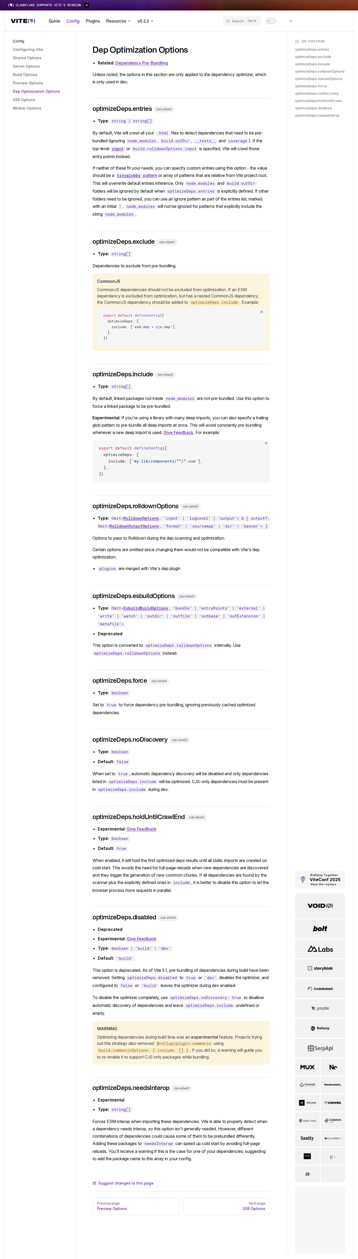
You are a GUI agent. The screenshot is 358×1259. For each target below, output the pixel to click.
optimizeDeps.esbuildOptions (318, 79)
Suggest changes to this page (126, 1183)
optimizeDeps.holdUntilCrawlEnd (320, 101)
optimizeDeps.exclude (313, 57)
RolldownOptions (141, 518)
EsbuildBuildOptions (145, 608)
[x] (323, 21)
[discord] (333, 21)
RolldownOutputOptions (134, 526)
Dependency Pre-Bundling (141, 63)
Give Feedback (178, 432)
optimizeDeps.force (311, 86)
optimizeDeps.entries (312, 49)
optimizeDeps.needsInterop (317, 115)
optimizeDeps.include (312, 64)
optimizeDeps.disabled (313, 108)
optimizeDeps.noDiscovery (316, 93)
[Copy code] (257, 316)
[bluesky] (305, 21)
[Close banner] (351, 5)
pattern (137, 175)
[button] (40, 41)
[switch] (270, 21)
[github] (342, 21)
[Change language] (288, 21)
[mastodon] (314, 21)
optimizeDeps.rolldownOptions (320, 71)
